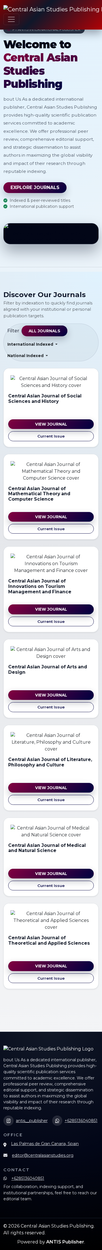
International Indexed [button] (30, 344)
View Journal (51, 424)
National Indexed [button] (26, 355)
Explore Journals (35, 187)
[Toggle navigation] (11, 19)
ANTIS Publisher (65, 1242)
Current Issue (51, 436)
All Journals (44, 331)
